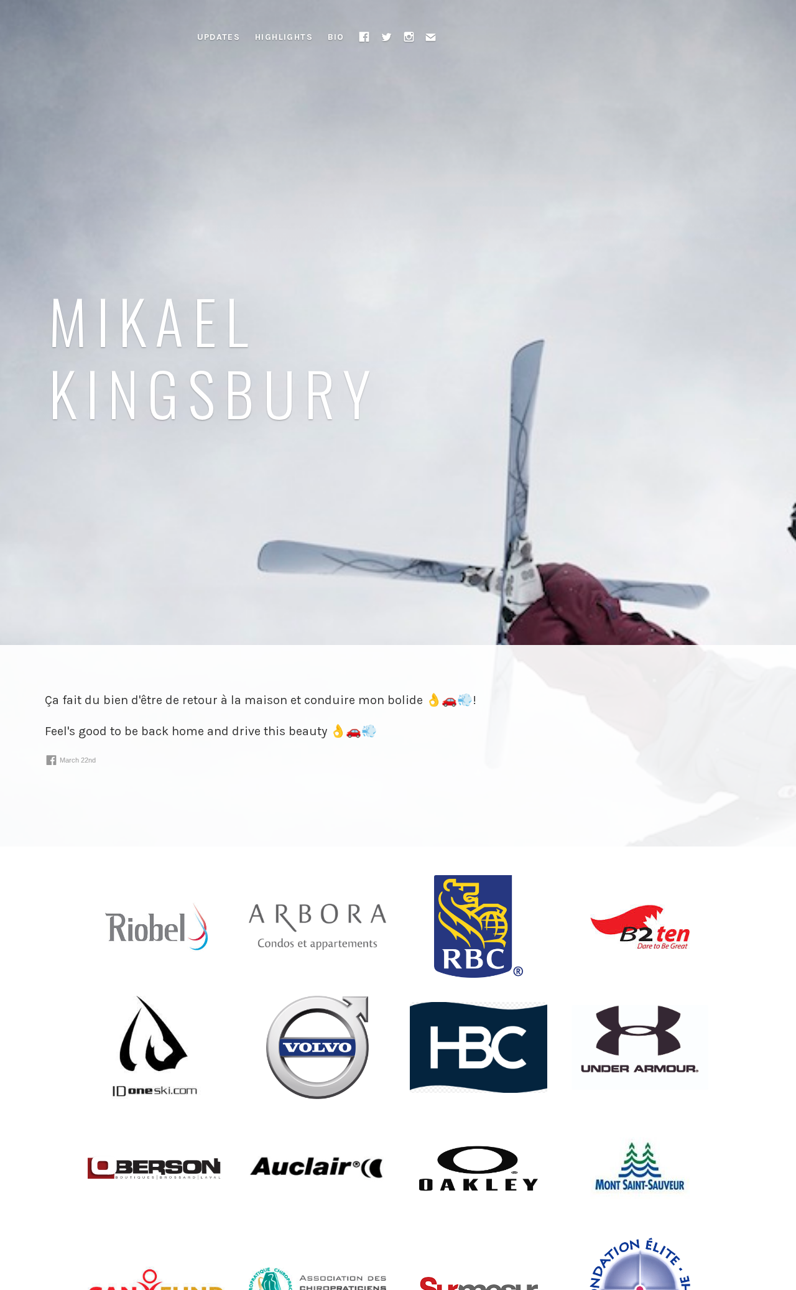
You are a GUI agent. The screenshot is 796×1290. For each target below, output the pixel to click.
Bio (336, 37)
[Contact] (431, 37)
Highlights (284, 37)
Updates (219, 37)
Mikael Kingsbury (214, 355)
